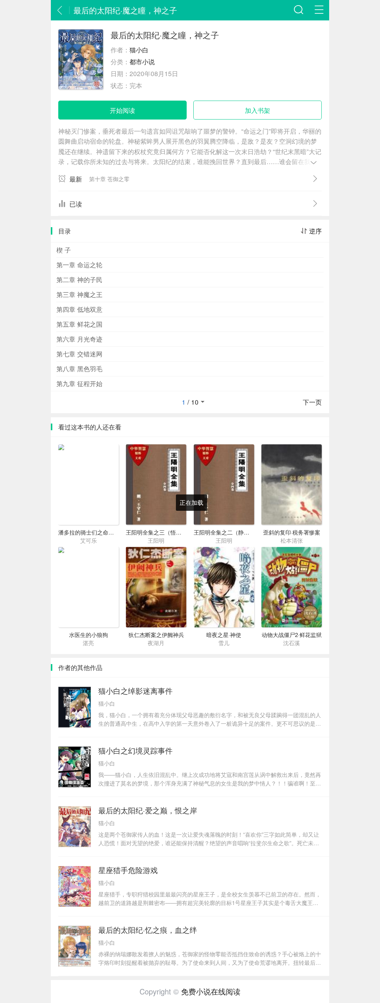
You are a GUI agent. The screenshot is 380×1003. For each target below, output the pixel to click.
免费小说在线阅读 (210, 991)
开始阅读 (122, 110)
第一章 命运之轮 (79, 264)
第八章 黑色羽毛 (79, 368)
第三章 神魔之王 (79, 294)
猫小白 (139, 49)
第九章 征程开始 (79, 383)
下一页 (312, 402)
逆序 (315, 231)
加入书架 (257, 110)
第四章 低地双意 (79, 309)
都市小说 (142, 61)
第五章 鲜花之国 (79, 324)
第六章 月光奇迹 (79, 338)
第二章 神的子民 (79, 279)
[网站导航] (319, 10)
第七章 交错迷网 (79, 353)
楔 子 (63, 249)
